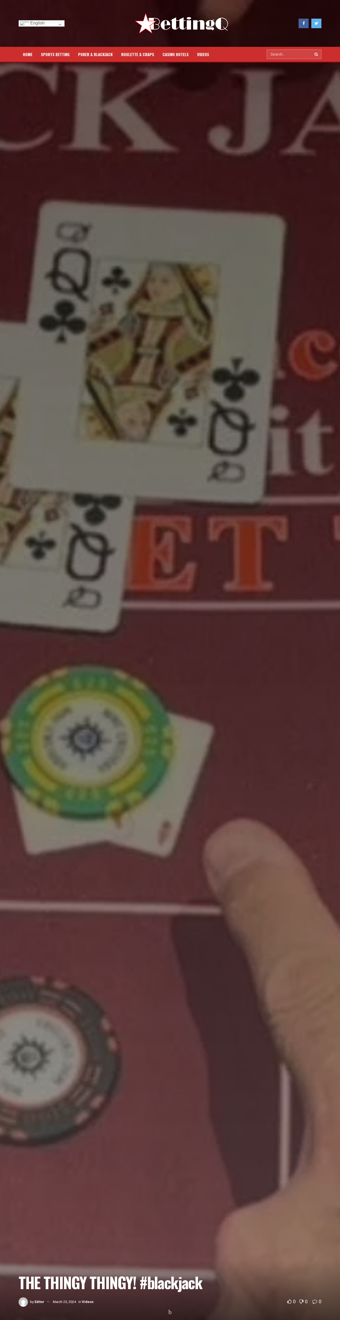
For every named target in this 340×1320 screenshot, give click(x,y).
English (37, 23)
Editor (39, 1302)
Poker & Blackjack (95, 54)
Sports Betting (55, 54)
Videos (203, 54)
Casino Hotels (176, 54)
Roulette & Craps (137, 54)
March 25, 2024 (64, 1302)
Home (27, 54)
